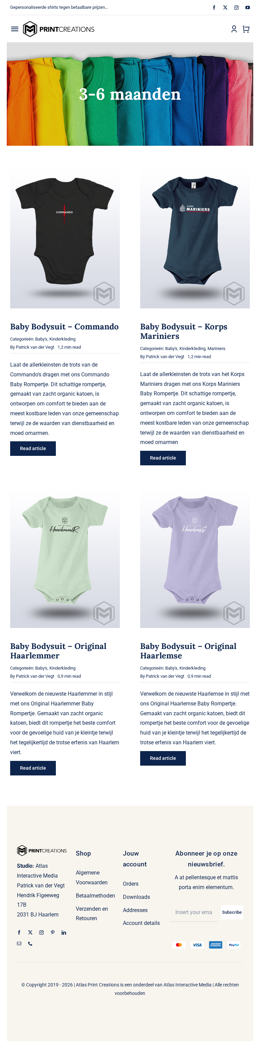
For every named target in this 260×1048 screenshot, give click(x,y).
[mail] (19, 943)
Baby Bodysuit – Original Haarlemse (188, 651)
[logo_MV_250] (58, 23)
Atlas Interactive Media (188, 984)
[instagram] (236, 7)
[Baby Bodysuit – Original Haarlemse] (195, 490)
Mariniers (216, 348)
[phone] (30, 943)
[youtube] (247, 7)
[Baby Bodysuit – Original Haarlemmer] (65, 490)
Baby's (41, 339)
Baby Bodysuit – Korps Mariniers (184, 331)
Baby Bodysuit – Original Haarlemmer (58, 651)
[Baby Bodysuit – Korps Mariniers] (195, 170)
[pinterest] (52, 932)
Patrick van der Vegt (35, 347)
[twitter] (225, 7)
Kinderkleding (62, 339)
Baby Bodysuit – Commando (64, 326)
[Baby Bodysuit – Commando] (65, 170)
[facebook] (214, 7)
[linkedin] (64, 932)
